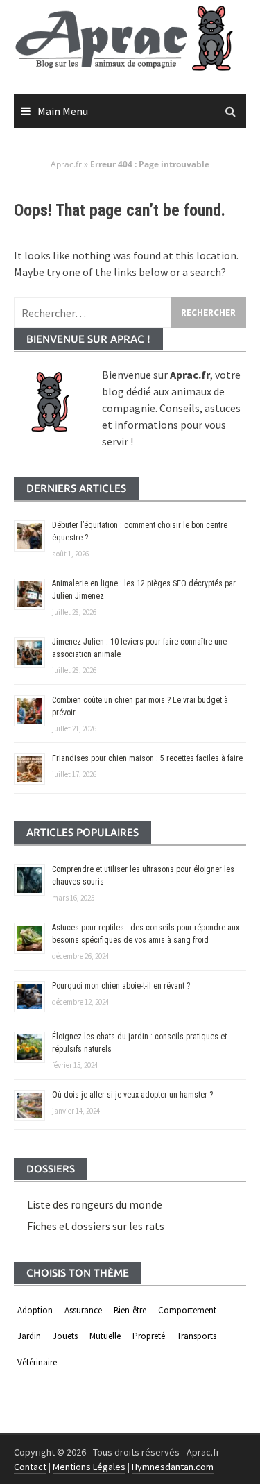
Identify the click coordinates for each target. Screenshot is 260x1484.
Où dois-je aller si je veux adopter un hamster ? (132, 1095)
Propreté (148, 1336)
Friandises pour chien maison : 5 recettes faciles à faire (147, 758)
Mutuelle (105, 1336)
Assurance (83, 1310)
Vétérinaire (37, 1362)
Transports (196, 1336)
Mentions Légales (89, 1466)
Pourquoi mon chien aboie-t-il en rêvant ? (121, 986)
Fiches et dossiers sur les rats (95, 1226)
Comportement (187, 1310)
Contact (30, 1466)
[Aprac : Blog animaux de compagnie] (130, 37)
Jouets (65, 1336)
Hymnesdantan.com (173, 1466)
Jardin (29, 1336)
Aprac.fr (66, 164)
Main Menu (62, 111)
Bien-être (130, 1310)
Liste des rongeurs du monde (94, 1204)
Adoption (35, 1310)
